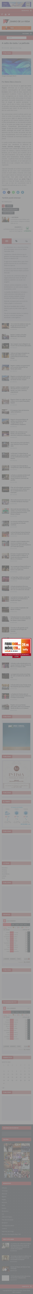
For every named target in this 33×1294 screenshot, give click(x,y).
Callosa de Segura (7, 1217)
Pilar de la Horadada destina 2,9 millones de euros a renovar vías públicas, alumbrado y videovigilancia (16, 315)
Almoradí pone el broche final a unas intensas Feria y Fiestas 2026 (20, 444)
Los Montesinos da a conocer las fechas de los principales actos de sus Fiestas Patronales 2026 (16, 249)
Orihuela (4, 1188)
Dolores (4, 1208)
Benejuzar (5, 1222)
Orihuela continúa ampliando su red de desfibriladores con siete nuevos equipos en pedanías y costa (16, 287)
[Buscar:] (16, 38)
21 (20, 1077)
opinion (9, 206)
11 (8, 1074)
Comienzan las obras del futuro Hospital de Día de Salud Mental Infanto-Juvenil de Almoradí (16, 271)
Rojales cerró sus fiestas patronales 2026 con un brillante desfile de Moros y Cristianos (20, 706)
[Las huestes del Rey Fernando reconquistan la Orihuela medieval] (5, 523)
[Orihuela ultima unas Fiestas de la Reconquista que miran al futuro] (5, 687)
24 (4, 1080)
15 (25, 1074)
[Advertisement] (16, 847)
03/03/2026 (6, 48)
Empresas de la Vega (8, 1231)
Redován (4, 1202)
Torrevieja (5, 1191)
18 (8, 1077)
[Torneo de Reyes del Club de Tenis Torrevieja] (5, 1269)
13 (16, 1074)
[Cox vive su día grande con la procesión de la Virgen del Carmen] (5, 629)
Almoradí (4, 1194)
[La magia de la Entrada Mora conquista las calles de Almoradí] (5, 468)
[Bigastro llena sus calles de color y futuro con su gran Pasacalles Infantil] (5, 401)
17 (4, 1077)
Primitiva (4, 870)
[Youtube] (5, 14)
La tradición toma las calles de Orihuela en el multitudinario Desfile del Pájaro (20, 598)
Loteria (4, 876)
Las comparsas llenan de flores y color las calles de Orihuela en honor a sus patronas (21, 568)
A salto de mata (8, 213)
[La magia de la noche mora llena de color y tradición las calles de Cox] (5, 676)
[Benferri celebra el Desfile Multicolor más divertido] (5, 336)
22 (25, 1077)
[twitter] (9, 14)
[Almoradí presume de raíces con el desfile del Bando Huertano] (5, 502)
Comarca (4, 1228)
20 (16, 1077)
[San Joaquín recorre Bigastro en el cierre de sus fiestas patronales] (5, 346)
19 (12, 1077)
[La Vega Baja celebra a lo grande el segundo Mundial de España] (5, 579)
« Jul (3, 1088)
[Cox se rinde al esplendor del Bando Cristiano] (5, 609)
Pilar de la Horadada (7, 1220)
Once (3, 878)
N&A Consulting (16, 1292)
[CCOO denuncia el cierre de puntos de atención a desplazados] (5, 1278)
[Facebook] (2, 14)
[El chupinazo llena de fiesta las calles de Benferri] (5, 412)
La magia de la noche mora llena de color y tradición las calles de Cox (20, 675)
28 (20, 1080)
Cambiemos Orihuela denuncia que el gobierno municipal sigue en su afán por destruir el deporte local (16, 256)
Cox (3, 1214)
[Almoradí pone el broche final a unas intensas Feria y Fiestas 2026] (5, 444)
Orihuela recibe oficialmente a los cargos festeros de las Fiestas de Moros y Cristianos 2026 (21, 665)
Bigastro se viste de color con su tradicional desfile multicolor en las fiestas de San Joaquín (21, 378)
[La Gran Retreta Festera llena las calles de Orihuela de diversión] (5, 534)
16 (29, 1074)
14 (20, 1074)
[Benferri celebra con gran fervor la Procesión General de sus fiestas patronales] (5, 367)
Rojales (4, 1199)
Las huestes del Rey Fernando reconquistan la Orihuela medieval (20, 523)
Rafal (3, 1205)
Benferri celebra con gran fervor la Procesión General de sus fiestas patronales (20, 367)
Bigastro (4, 1196)
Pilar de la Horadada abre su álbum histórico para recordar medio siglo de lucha (15, 308)
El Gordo (4, 872)
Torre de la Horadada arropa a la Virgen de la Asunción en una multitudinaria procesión (20, 325)
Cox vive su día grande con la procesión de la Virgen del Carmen (19, 629)
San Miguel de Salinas (8, 1225)
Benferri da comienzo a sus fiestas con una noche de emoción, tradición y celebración (21, 433)
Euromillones (6, 874)
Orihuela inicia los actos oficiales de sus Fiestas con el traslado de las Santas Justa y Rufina (21, 618)
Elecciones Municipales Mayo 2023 (11, 1234)
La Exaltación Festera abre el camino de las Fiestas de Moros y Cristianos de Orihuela (21, 695)
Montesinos (5, 1211)
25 (8, 1080)
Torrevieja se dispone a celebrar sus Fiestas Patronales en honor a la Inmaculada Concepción (21, 1257)
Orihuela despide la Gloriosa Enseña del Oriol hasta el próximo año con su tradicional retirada (21, 588)
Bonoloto (5, 868)
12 (12, 1074)
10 (4, 1074)
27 (16, 1080)
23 (29, 1077)
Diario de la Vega (16, 48)
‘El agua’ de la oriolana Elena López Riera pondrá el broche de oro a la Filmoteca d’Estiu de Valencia (16, 263)
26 (12, 1080)
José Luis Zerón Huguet (10, 209)
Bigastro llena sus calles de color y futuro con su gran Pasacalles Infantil (21, 401)
